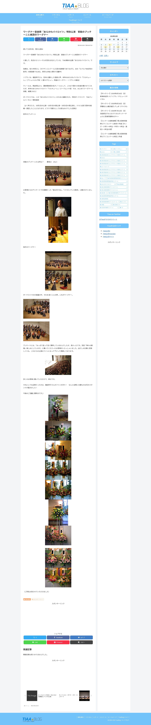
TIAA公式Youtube (109, 234)
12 (105, 47)
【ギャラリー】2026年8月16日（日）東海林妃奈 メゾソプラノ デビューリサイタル (113, 96)
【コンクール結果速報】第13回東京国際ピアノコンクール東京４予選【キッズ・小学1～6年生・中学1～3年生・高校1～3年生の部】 (113, 125)
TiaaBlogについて (123, 717)
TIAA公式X (106, 231)
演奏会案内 (27, 599)
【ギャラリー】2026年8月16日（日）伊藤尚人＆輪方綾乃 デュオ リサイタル (113, 104)
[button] (87, 39)
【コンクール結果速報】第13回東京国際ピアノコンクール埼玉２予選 (113, 135)
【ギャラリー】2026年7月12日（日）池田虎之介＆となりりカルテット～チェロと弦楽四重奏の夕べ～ (113, 113)
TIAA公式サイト (108, 236)
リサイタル (88, 717)
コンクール (103, 717)
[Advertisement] (58, 617)
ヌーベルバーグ (112, 717)
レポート (95, 717)
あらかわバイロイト (38, 599)
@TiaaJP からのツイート (108, 219)
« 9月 (101, 55)
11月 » (106, 55)
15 (118, 47)
